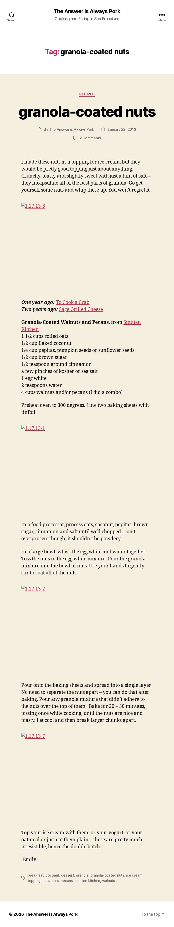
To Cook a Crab (72, 302)
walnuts (108, 880)
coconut (52, 875)
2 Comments (90, 138)
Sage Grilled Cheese (81, 309)
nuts (46, 880)
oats (55, 880)
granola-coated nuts (87, 111)
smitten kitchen (87, 880)
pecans (66, 880)
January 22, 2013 (121, 129)
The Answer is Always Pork (87, 11)
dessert (67, 875)
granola (82, 875)
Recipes (87, 94)
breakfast (36, 875)
